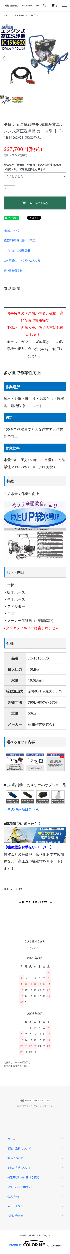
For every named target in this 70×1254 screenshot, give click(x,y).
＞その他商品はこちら (21, 809)
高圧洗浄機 (19, 15)
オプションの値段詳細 (17, 250)
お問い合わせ (15, 1215)
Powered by (15, 1244)
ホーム (6, 15)
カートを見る (15, 1206)
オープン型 (33, 15)
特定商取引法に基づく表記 (19, 240)
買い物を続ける (13, 270)
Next (66, 58)
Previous (4, 58)
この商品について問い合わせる (22, 260)
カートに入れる (38, 203)
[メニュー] (64, 5)
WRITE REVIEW (33, 902)
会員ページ (14, 1196)
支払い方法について (19, 1167)
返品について (11, 230)
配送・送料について (19, 1148)
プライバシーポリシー (20, 1186)
